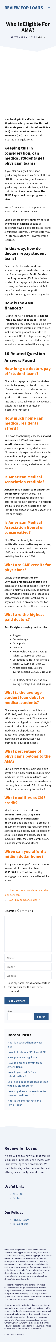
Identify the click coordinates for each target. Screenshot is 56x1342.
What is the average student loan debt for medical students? (24, 697)
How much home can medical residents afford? (23, 423)
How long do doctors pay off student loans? (27, 371)
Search (11, 1011)
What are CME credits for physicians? (27, 567)
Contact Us (19, 1198)
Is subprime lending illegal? (23, 1057)
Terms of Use (20, 1224)
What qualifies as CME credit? (25, 800)
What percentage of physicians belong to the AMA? (27, 756)
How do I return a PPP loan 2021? (26, 1052)
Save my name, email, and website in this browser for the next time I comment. (29, 987)
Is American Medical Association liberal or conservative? (24, 527)
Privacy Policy (21, 1220)
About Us (18, 1194)
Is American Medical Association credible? (24, 479)
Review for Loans (23, 7)
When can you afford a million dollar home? (25, 854)
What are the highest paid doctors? (24, 617)
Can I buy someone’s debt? (24, 900)
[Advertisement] (28, 83)
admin (41, 37)
